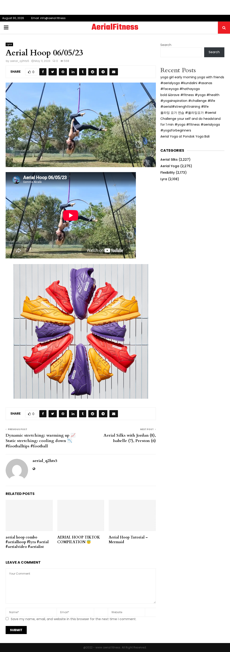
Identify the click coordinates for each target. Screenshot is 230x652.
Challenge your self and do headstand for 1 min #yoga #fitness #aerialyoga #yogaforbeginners (190, 124)
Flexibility (167, 172)
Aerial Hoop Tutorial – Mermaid (128, 540)
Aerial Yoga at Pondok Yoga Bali (185, 136)
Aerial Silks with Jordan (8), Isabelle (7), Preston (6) (130, 438)
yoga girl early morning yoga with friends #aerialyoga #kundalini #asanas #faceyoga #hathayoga (192, 83)
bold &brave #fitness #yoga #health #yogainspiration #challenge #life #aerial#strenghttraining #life (189, 101)
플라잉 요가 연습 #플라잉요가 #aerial (188, 112)
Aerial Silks (169, 159)
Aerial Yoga (169, 166)
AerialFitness (115, 27)
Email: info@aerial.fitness (48, 18)
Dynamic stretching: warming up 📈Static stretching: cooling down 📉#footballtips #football (40, 441)
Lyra (9, 44)
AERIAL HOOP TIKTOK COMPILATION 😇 (78, 540)
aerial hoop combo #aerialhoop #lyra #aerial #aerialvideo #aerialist (27, 542)
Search (165, 45)
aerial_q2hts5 (19, 61)
